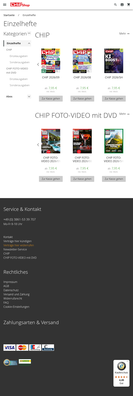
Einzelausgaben (19, 56)
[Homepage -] (20, 5)
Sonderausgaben (20, 62)
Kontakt (8, 237)
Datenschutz (11, 290)
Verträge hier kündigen (17, 241)
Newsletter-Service (15, 249)
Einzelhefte (14, 43)
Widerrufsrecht (12, 298)
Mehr (122, 33)
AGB (6, 286)
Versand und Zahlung (16, 294)
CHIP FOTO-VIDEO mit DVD (17, 70)
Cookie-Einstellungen (16, 307)
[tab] (17, 43)
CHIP (9, 49)
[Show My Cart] (128, 4)
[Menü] (127, 362)
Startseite (9, 15)
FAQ (6, 302)
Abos (9, 96)
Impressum (10, 282)
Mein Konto (122, 4)
